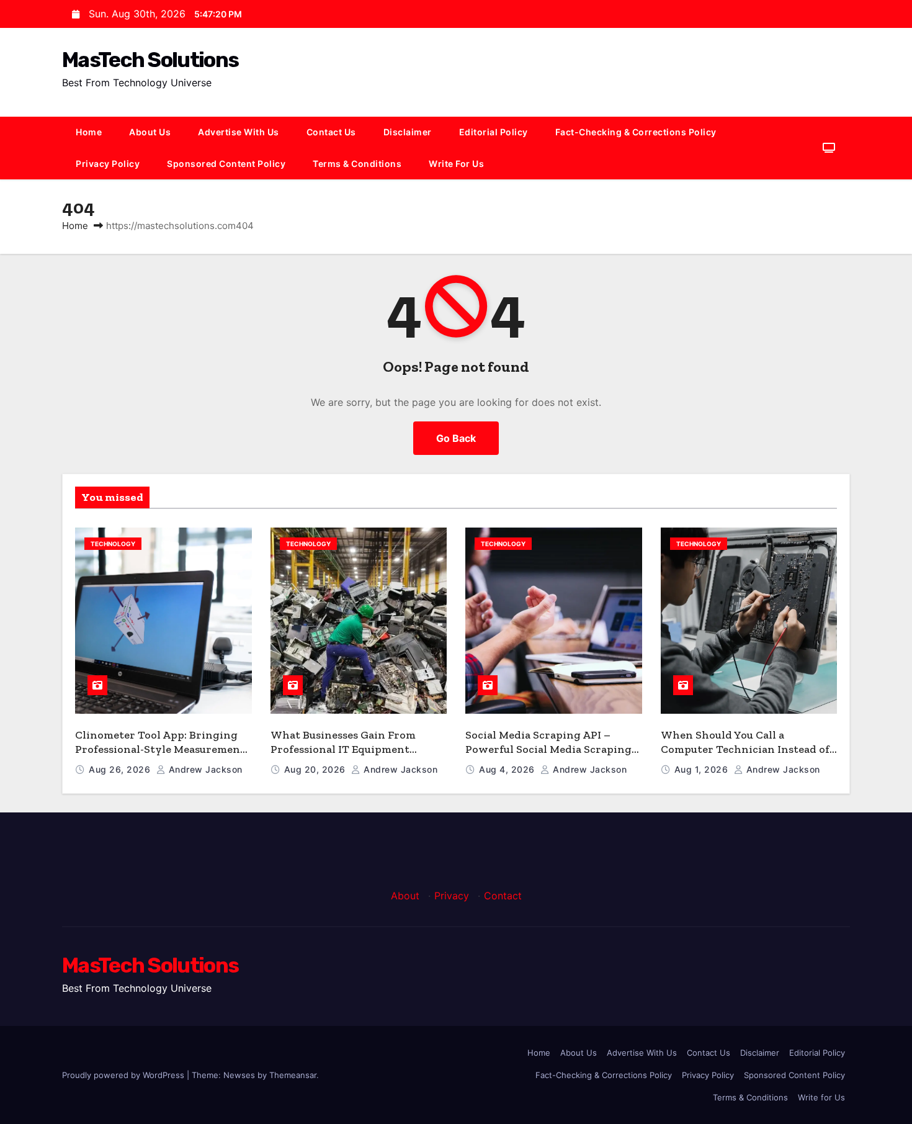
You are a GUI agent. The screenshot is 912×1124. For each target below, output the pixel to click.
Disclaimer (407, 132)
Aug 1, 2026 (702, 769)
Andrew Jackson (204, 769)
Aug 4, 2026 (508, 769)
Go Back (456, 438)
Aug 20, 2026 (316, 769)
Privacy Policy (108, 163)
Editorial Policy (493, 132)
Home (89, 132)
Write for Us (456, 163)
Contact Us (331, 132)
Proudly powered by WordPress (124, 1075)
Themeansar (292, 1075)
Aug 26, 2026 (121, 769)
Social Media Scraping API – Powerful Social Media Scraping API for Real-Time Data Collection (552, 749)
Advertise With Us (238, 132)
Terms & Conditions (357, 163)
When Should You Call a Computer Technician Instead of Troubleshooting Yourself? (745, 749)
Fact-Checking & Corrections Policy (636, 132)
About (405, 895)
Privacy (451, 895)
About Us (150, 132)
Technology (113, 543)
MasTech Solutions (150, 60)
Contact (503, 895)
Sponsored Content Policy (226, 163)
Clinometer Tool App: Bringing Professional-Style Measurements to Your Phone (162, 749)
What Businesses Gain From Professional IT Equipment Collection (343, 749)
